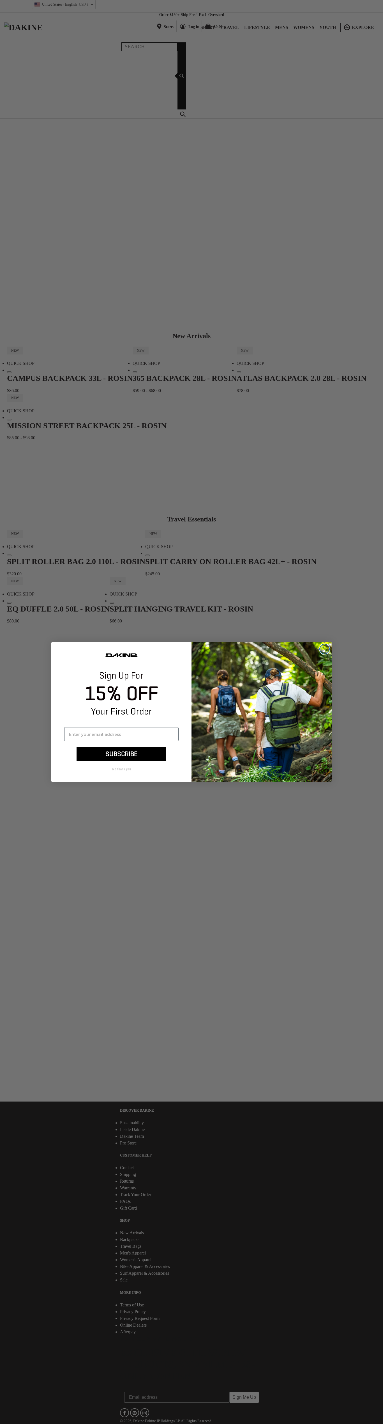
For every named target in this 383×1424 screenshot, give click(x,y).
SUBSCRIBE (121, 754)
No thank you (121, 769)
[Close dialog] (324, 649)
